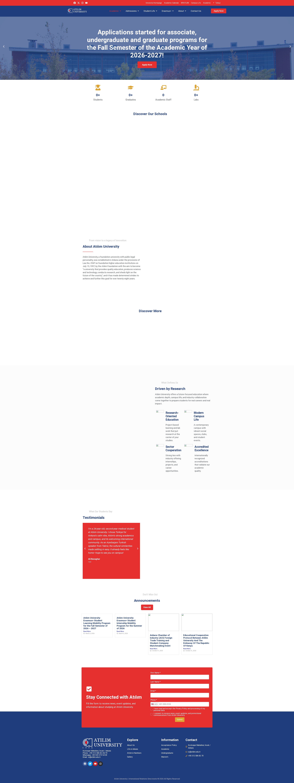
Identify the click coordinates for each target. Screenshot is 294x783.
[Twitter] (90, 763)
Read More (87, 631)
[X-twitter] (78, 3)
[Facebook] (75, 3)
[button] (115, 11)
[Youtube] (86, 3)
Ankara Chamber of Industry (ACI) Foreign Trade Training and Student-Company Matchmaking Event (161, 640)
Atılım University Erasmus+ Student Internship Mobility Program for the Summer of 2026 (129, 623)
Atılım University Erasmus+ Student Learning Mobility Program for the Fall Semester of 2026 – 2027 (96, 623)
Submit (180, 719)
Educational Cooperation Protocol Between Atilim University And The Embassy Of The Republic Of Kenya (196, 640)
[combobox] (155, 704)
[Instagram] (82, 3)
